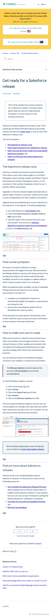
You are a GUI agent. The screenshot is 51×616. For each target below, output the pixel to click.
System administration (30, 53)
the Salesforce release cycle (20, 145)
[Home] (14, 5)
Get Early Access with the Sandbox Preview (26, 501)
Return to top (8, 551)
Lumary (5, 53)
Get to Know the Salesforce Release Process (27, 487)
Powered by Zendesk (40, 614)
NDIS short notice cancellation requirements (21, 576)
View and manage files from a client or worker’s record (25, 580)
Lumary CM (15, 53)
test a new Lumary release (32, 449)
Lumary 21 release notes (13, 567)
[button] (38, 4)
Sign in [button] (43, 4)
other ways (25, 131)
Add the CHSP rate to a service (15, 571)
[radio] (19, 531)
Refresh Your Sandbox (17, 507)
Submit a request (35, 543)
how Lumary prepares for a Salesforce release (27, 148)
